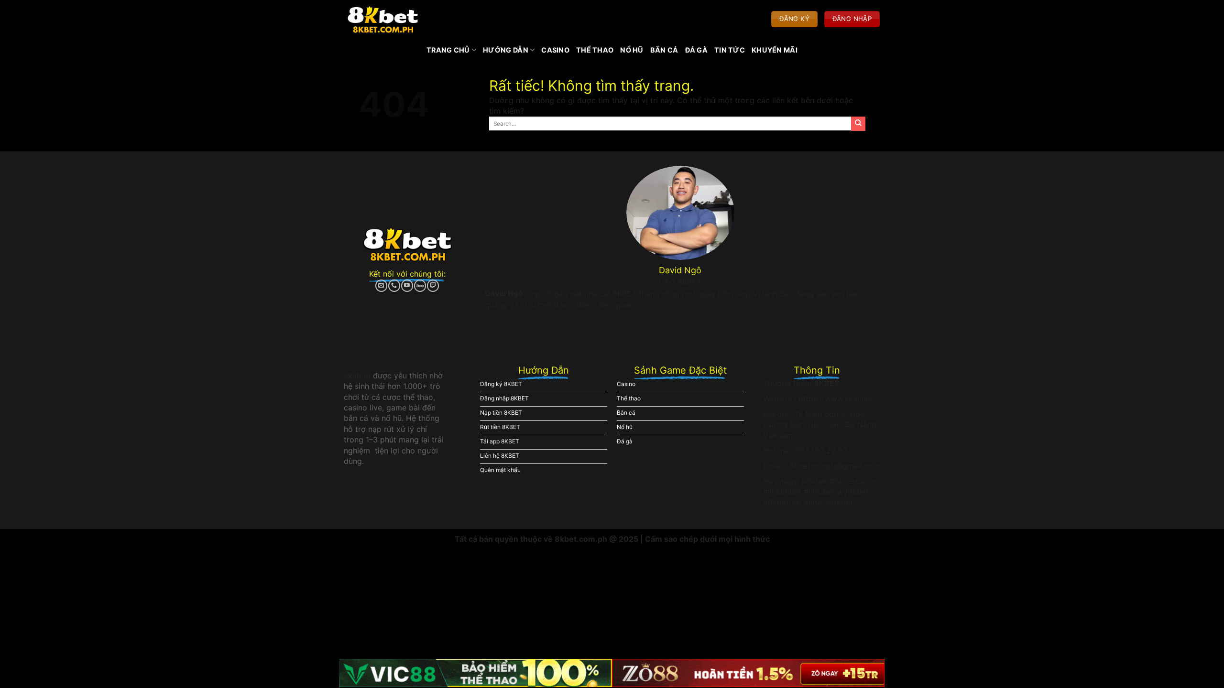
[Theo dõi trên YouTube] (407, 286)
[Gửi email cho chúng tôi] (381, 286)
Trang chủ (448, 50)
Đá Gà (696, 50)
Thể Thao (594, 50)
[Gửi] (858, 124)
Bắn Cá (664, 50)
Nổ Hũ (631, 50)
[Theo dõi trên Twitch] (433, 286)
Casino (555, 50)
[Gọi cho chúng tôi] (394, 286)
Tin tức (729, 50)
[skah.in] (382, 19)
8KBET (827, 383)
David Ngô (504, 293)
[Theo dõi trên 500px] (420, 286)
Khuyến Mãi (775, 50)
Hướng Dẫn (505, 50)
